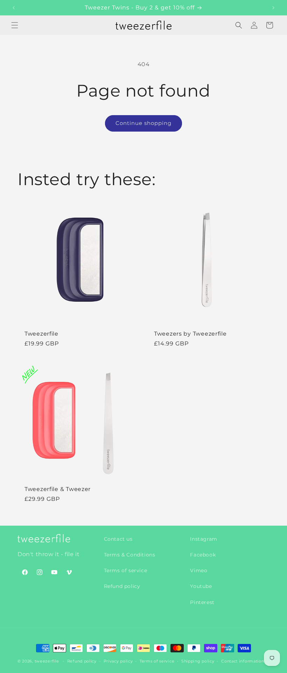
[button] (14, 25)
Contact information (242, 661)
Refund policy (122, 586)
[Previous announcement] (13, 7)
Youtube (201, 586)
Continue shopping (143, 123)
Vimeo (198, 570)
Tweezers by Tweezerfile (190, 333)
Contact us (118, 539)
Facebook (203, 555)
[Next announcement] (273, 7)
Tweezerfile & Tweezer (57, 489)
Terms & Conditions (129, 555)
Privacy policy (118, 661)
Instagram (203, 539)
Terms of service (125, 570)
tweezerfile (47, 661)
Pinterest (202, 602)
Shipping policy (198, 661)
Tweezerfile (41, 333)
